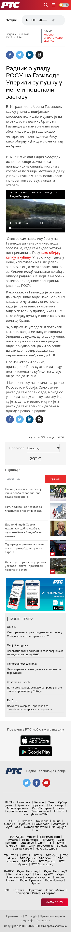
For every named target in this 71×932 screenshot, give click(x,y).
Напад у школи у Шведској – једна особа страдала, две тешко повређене (24, 492)
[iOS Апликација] (35, 594)
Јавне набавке (55, 890)
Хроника (23, 805)
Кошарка (42, 821)
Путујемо (48, 839)
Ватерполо (41, 824)
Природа (11, 845)
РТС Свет (52, 855)
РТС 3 (38, 855)
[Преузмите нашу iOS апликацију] (35, 740)
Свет (51, 802)
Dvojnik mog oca (17, 645)
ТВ (6, 855)
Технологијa (30, 839)
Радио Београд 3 (19, 874)
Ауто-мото (13, 827)
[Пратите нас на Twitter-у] (27, 783)
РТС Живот (46, 858)
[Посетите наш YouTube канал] (46, 783)
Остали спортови (36, 827)
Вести (10, 802)
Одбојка (9, 824)
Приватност (14, 916)
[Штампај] (39, 55)
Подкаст (58, 811)
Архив (35, 883)
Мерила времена (17, 808)
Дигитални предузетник (37, 845)
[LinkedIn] (30, 55)
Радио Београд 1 (28, 871)
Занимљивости (49, 836)
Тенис (56, 821)
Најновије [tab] (12, 470)
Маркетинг (34, 890)
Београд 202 (44, 874)
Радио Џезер (54, 880)
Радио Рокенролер (38, 877)
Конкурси (22, 893)
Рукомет (24, 824)
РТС (7, 890)
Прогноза (16, 448)
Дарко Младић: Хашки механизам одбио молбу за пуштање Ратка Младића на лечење (23, 530)
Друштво (39, 805)
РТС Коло (28, 861)
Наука (60, 842)
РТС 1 (14, 855)
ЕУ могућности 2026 (35, 814)
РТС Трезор (47, 861)
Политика (23, 802)
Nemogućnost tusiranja (22, 663)
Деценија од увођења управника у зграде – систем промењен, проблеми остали (26, 565)
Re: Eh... (12, 700)
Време (59, 808)
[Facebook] (10, 55)
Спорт (14, 821)
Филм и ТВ (45, 842)
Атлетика (59, 824)
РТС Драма (27, 858)
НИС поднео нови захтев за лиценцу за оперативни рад (23, 508)
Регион (39, 802)
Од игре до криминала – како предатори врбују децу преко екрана (24, 548)
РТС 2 (26, 855)
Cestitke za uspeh (18, 682)
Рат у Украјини (41, 808)
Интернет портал (43, 893)
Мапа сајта (55, 902)
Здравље (27, 842)
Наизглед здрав (46, 848)
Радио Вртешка (30, 880)
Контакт (18, 890)
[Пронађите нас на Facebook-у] (36, 783)
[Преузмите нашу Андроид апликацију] (35, 751)
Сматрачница (40, 811)
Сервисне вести (16, 811)
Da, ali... (11, 627)
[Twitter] (20, 55)
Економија (56, 805)
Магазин (17, 836)
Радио (9, 871)
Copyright (31, 916)
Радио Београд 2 (55, 871)
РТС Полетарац (41, 864)
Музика (13, 839)
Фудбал (27, 821)
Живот (31, 836)
